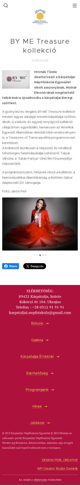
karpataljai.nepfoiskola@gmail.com (40, 312)
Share (13, 266)
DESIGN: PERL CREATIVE (60, 460)
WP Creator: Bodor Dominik (57, 468)
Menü (74, 5)
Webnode (40, 480)
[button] (5, 5)
